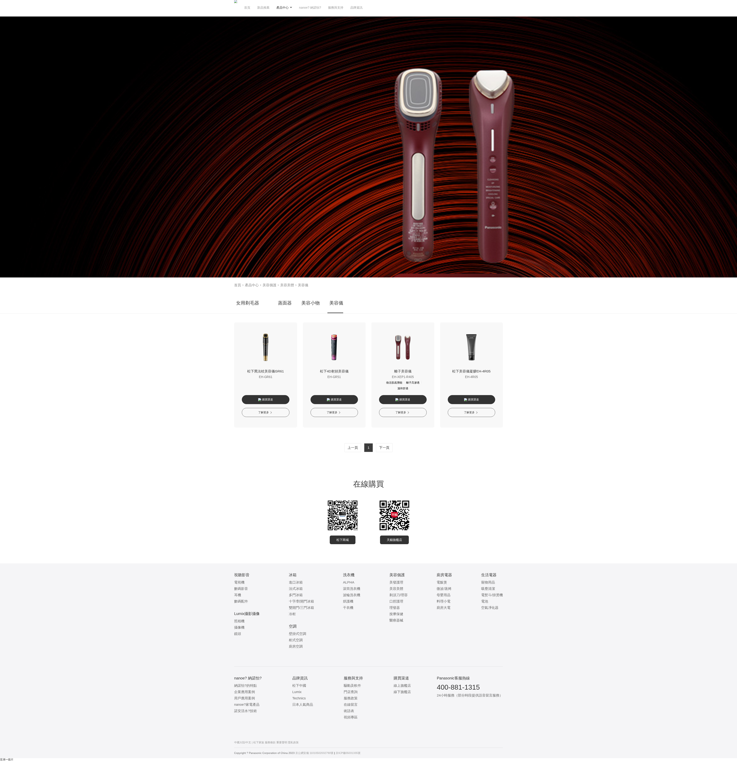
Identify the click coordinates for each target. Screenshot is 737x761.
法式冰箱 (296, 589)
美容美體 (287, 285)
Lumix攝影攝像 (247, 614)
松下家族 (258, 742)
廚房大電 (443, 608)
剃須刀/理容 (398, 595)
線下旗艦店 (402, 692)
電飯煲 (442, 582)
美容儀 (303, 285)
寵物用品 (488, 582)
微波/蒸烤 (444, 589)
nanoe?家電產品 (246, 705)
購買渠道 (267, 399)
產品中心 (282, 7)
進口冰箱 (296, 582)
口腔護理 (396, 601)
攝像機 (239, 627)
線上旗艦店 (402, 686)
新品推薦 (263, 7)
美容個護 (269, 285)
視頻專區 (351, 717)
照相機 (239, 621)
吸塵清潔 (488, 589)
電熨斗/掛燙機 (492, 595)
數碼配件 (241, 601)
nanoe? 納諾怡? (310, 7)
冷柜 (292, 614)
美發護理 (396, 582)
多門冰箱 (296, 595)
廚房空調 (296, 646)
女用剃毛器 (247, 302)
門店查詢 (351, 692)
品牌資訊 (356, 7)
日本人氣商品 (302, 705)
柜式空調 (296, 640)
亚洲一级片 (6, 759)
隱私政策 (293, 742)
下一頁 (384, 448)
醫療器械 (396, 620)
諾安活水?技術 (245, 711)
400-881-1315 (458, 687)
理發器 (394, 608)
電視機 (239, 582)
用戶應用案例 (244, 698)
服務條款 (270, 742)
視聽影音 (242, 575)
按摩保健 (396, 614)
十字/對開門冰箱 (301, 601)
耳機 (237, 595)
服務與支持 (335, 7)
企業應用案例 (244, 692)
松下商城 (342, 539)
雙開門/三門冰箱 (301, 608)
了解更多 (263, 412)
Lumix (297, 692)
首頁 (247, 7)
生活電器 (489, 575)
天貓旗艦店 (394, 539)
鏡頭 (237, 634)
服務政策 (351, 698)
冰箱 (293, 575)
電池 (484, 601)
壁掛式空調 (297, 634)
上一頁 (353, 448)
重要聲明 (281, 742)
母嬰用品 (443, 595)
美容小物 (310, 302)
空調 (293, 626)
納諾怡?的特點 (245, 686)
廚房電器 (444, 575)
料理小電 (443, 601)
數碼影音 (241, 589)
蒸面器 (285, 302)
